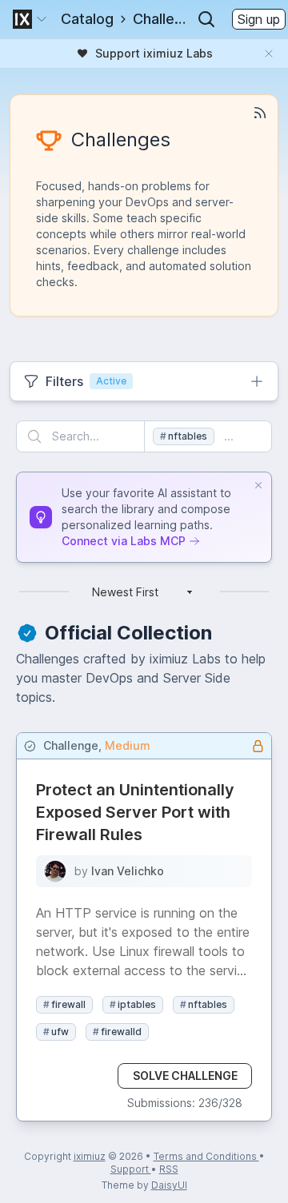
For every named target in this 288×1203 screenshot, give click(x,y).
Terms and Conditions (206, 1156)
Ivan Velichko (127, 871)
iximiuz (90, 1156)
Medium (127, 745)
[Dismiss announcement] (268, 53)
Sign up (259, 19)
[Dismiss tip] (258, 485)
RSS (168, 1169)
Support (130, 1169)
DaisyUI (169, 1185)
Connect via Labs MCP (124, 541)
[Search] (206, 19)
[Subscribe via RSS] (260, 113)
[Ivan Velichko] (55, 871)
